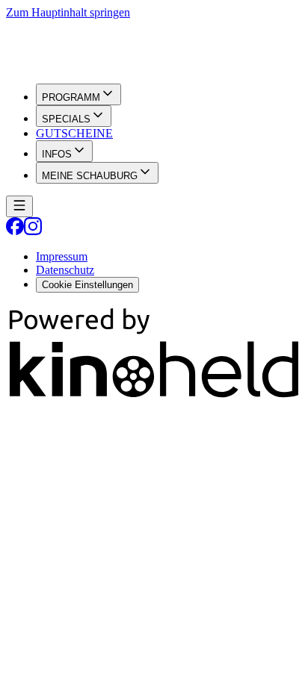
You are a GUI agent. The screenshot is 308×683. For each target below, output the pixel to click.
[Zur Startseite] (154, 45)
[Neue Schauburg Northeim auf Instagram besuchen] (33, 231)
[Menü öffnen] (19, 206)
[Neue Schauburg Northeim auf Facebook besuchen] (15, 231)
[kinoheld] (154, 397)
